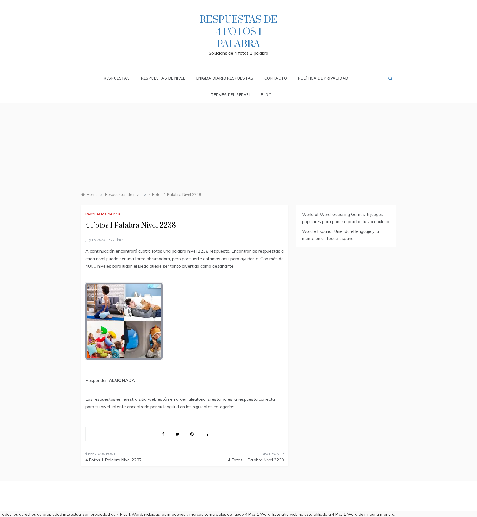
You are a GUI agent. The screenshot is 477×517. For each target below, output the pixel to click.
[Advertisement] (238, 144)
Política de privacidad (323, 78)
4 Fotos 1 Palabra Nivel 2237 (113, 460)
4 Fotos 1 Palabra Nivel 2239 (256, 460)
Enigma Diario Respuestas (224, 78)
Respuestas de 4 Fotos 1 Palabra (238, 32)
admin (118, 240)
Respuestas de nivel (163, 78)
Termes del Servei (230, 95)
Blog (266, 95)
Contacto (275, 78)
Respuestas (117, 78)
